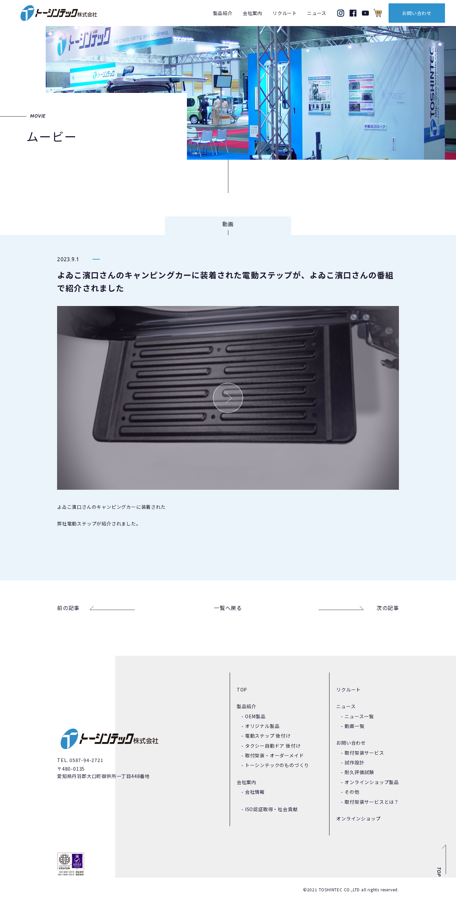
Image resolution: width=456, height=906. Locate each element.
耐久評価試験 (359, 772)
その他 (352, 791)
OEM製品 (255, 716)
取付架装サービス (364, 752)
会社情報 (255, 791)
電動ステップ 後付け (268, 735)
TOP (242, 689)
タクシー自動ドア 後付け (273, 745)
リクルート (284, 13)
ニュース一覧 (359, 716)
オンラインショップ (358, 818)
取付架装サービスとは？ (372, 801)
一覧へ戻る (228, 608)
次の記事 (388, 608)
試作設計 (354, 762)
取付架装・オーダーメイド (274, 755)
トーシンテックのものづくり (277, 765)
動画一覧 (354, 726)
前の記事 (68, 608)
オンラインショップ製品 (372, 782)
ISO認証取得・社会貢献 (271, 809)
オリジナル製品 (262, 726)
